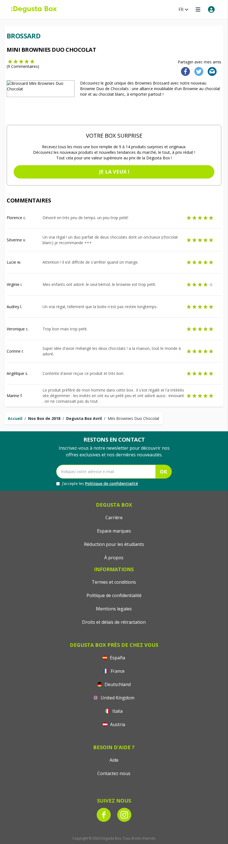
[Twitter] (197, 71)
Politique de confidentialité (111, 483)
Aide (114, 760)
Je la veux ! (114, 171)
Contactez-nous (113, 773)
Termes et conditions (114, 582)
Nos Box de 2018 (44, 418)
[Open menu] (198, 9)
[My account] (211, 9)
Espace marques (114, 531)
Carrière (114, 517)
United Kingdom (117, 698)
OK (163, 471)
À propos (113, 558)
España (117, 658)
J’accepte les (100, 483)
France (117, 671)
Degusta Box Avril (84, 418)
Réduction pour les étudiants (114, 544)
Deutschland (117, 684)
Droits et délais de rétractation (114, 622)
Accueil (15, 418)
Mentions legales (114, 609)
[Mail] (210, 71)
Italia (117, 711)
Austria (117, 724)
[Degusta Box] (34, 9)
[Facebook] (184, 71)
